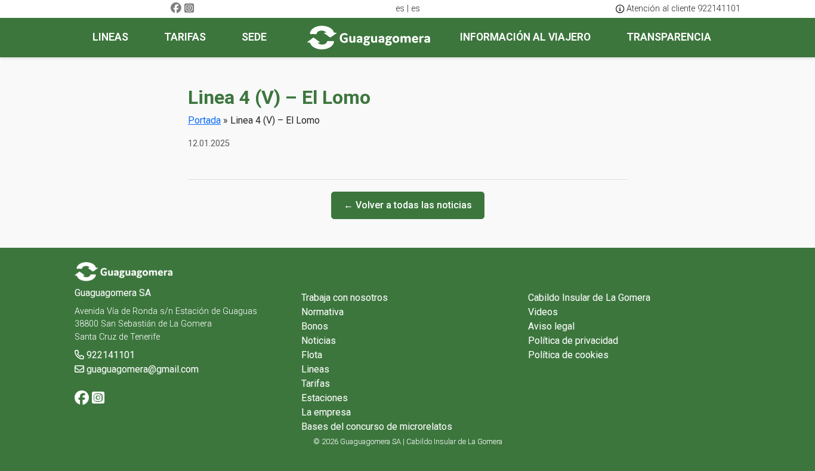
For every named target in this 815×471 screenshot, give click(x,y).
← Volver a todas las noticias (408, 205)
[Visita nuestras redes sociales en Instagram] (189, 9)
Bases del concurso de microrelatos (376, 426)
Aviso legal (551, 326)
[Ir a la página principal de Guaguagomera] (369, 38)
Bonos (314, 326)
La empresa (326, 412)
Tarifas (315, 383)
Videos (543, 312)
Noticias (318, 340)
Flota (311, 355)
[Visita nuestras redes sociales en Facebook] (176, 9)
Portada (204, 120)
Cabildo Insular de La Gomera (589, 297)
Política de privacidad (573, 340)
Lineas (315, 369)
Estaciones (324, 398)
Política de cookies (568, 355)
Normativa (322, 312)
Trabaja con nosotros (344, 297)
